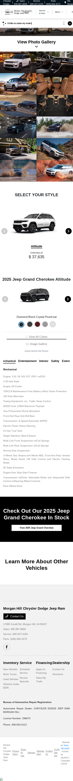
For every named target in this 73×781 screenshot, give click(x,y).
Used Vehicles (10, 679)
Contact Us (17, 616)
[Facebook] (6, 647)
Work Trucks (10, 674)
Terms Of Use (23, 752)
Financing (44, 663)
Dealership (61, 663)
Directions (57, 674)
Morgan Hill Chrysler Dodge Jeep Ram (7, 753)
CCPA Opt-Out (56, 752)
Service (26, 663)
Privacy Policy (15, 752)
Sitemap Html (40, 752)
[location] (65, 2)
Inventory (11, 663)
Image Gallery (38, 344)
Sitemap (31, 753)
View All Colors (37, 336)
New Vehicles (10, 669)
